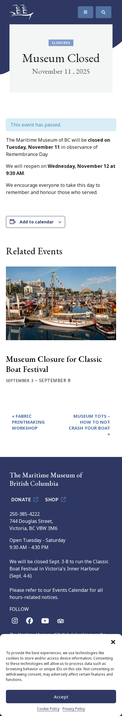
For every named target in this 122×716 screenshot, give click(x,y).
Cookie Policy (48, 708)
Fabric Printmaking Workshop (28, 422)
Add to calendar (37, 222)
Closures (61, 42)
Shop (52, 499)
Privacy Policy (73, 708)
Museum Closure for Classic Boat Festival (54, 364)
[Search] (103, 12)
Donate (21, 499)
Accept (61, 697)
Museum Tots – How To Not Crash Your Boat (89, 425)
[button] (113, 641)
